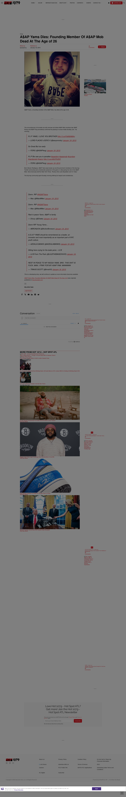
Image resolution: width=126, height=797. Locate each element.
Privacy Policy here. (18, 790)
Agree (96, 788)
